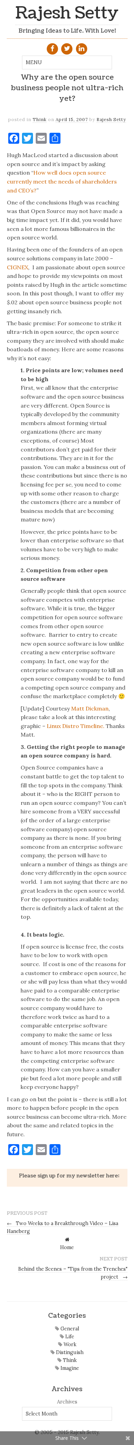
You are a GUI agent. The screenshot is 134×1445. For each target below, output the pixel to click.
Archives (67, 1402)
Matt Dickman (90, 708)
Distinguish (69, 1352)
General (69, 1329)
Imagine (69, 1368)
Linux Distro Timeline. (75, 725)
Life (69, 1337)
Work (69, 1344)
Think (40, 119)
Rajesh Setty (67, 13)
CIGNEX (17, 267)
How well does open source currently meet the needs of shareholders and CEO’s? (62, 181)
